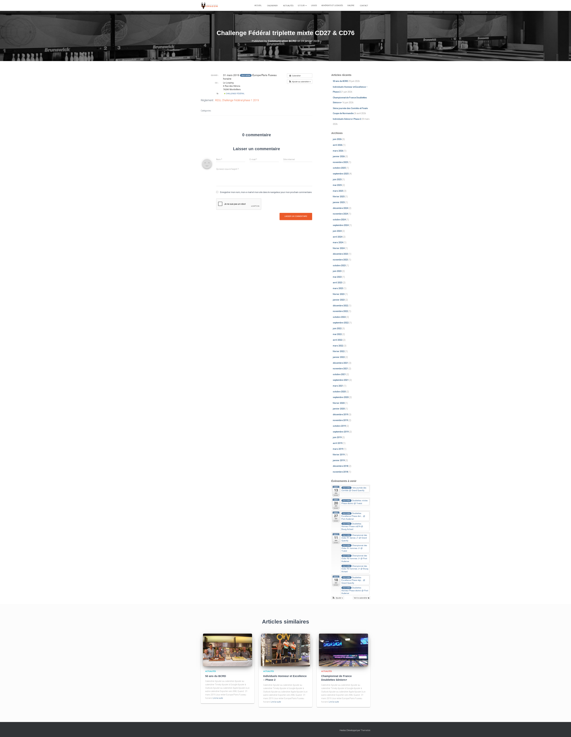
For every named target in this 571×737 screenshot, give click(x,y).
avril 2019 (337, 443)
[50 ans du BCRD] (227, 649)
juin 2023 (337, 271)
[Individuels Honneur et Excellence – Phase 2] (285, 649)
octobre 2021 (339, 374)
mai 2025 (337, 185)
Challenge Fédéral (234, 93)
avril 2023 (337, 282)
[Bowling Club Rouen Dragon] (209, 5)
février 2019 (339, 454)
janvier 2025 (339, 202)
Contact (363, 6)
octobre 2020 (339, 391)
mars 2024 (338, 242)
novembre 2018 (340, 472)
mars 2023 (338, 288)
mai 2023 (337, 277)
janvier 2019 (339, 460)
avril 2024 (337, 237)
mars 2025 (338, 191)
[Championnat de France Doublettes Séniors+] (343, 649)
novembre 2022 (340, 311)
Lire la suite (218, 698)
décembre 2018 (340, 466)
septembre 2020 (341, 397)
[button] (306, 5)
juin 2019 (337, 437)
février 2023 (339, 294)
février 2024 (339, 248)
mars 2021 (338, 386)
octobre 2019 (339, 426)
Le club (301, 5)
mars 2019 (338, 449)
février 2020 (339, 403)
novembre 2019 (340, 420)
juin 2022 (337, 328)
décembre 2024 (340, 208)
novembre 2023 (340, 259)
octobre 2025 (339, 168)
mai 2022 (337, 334)
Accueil (258, 5)
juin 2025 (337, 179)
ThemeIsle (365, 730)
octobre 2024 (339, 219)
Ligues (314, 5)
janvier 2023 (339, 300)
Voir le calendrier (361, 597)
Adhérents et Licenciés (332, 5)
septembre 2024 (341, 225)
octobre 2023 (339, 265)
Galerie (350, 5)
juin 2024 (337, 231)
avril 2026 (337, 145)
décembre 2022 (340, 305)
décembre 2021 (340, 363)
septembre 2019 (341, 432)
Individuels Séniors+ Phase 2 (347, 119)
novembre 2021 (340, 368)
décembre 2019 (340, 414)
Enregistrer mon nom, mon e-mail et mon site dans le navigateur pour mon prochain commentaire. (266, 192)
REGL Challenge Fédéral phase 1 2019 (237, 100)
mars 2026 (338, 151)
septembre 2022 (341, 322)
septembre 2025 (341, 173)
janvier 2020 (339, 408)
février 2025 (339, 196)
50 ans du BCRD (340, 81)
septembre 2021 (341, 380)
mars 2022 (338, 346)
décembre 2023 (340, 254)
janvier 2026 (339, 156)
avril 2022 (337, 340)
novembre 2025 (340, 162)
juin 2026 (337, 139)
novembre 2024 (340, 214)
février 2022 (339, 351)
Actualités (288, 6)
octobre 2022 (339, 317)
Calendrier (272, 6)
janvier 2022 (339, 357)
